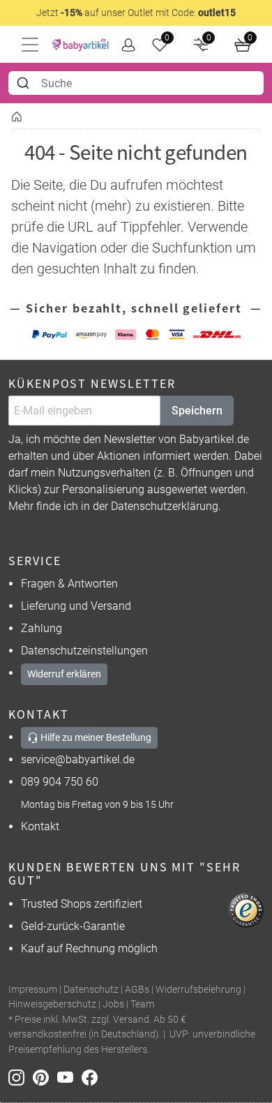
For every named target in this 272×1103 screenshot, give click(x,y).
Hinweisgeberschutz (52, 1004)
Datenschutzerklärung (164, 506)
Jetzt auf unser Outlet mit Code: (136, 12)
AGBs (137, 990)
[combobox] (136, 83)
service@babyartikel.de (78, 759)
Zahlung (41, 628)
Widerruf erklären (64, 674)
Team (142, 1004)
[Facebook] (92, 1076)
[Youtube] (69, 1076)
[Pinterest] (45, 1076)
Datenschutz (91, 990)
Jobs (113, 1004)
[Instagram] (20, 1076)
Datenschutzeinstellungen (84, 650)
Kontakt (40, 826)
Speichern (197, 410)
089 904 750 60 (59, 781)
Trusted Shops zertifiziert (81, 903)
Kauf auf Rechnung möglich (89, 948)
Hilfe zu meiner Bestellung (94, 737)
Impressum (32, 990)
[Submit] (24, 83)
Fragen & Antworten (69, 583)
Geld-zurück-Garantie (73, 926)
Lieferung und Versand (76, 606)
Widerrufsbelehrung (198, 990)
